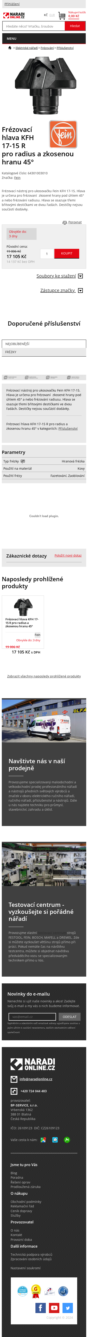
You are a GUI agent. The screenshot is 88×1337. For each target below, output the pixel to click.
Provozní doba (21, 1240)
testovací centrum (52, 933)
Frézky (10, 352)
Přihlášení (12, 4)
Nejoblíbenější (17, 344)
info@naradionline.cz (36, 1079)
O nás (15, 1230)
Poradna (17, 1178)
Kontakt (16, 1235)
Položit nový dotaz (68, 555)
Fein (17, 178)
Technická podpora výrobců (31, 1255)
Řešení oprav (20, 1182)
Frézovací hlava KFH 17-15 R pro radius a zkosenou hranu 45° (21, 622)
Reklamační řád (22, 1206)
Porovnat (75, 222)
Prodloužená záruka (26, 1187)
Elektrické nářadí (27, 48)
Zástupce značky (58, 290)
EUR (52, 15)
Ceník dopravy (21, 1211)
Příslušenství (65, 48)
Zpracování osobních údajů (31, 1259)
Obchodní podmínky (26, 1202)
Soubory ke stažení (56, 276)
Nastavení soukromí (26, 1268)
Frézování (47, 48)
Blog (14, 1173)
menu (11, 38)
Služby (16, 1215)
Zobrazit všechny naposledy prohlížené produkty (44, 676)
